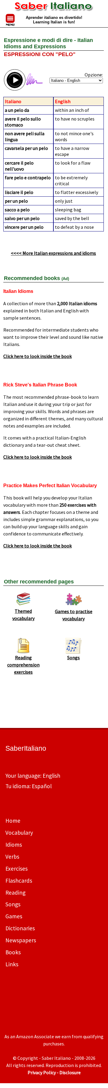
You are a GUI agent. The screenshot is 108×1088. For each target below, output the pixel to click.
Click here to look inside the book (37, 356)
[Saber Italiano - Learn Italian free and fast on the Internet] (54, 8)
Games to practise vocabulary (73, 615)
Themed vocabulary (23, 614)
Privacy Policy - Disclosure (54, 1072)
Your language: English (32, 775)
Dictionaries (20, 928)
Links (11, 964)
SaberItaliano (25, 748)
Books (13, 952)
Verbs (12, 856)
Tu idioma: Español (28, 786)
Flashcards (18, 880)
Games (13, 916)
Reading (15, 892)
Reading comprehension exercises (23, 664)
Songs (73, 657)
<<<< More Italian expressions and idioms (53, 253)
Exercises (16, 868)
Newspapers (20, 940)
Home (12, 820)
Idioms (13, 844)
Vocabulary (19, 832)
